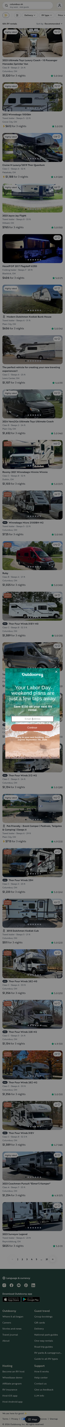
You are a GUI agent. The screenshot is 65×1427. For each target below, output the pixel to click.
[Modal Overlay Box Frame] (32, 713)
